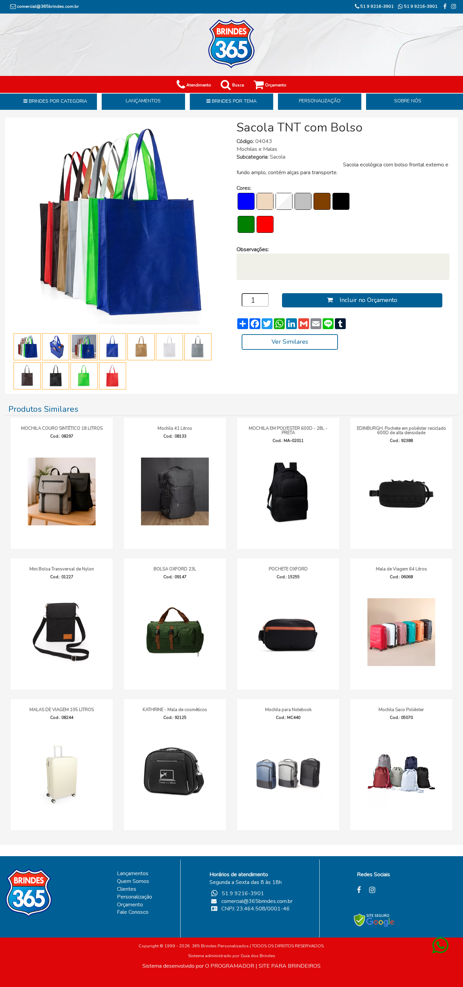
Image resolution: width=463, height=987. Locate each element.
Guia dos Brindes (258, 956)
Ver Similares (289, 342)
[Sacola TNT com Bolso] (115, 222)
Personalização (134, 897)
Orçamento (130, 904)
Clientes (126, 889)
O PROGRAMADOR (229, 966)
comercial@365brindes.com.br (48, 6)
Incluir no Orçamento (365, 300)
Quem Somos (133, 881)
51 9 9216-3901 (376, 6)
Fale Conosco (132, 912)
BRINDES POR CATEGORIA (57, 101)
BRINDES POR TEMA (233, 101)
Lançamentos (132, 873)
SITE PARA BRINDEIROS (290, 966)
